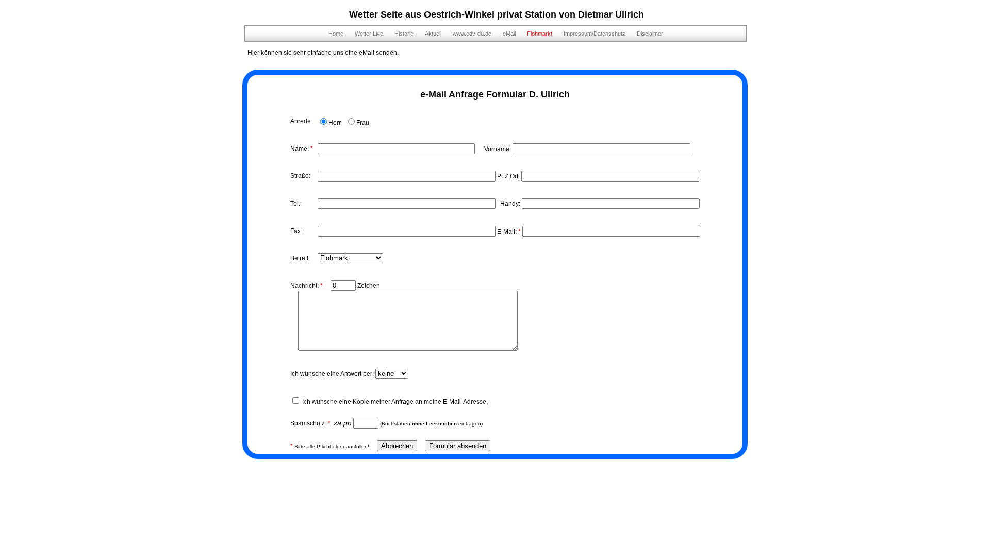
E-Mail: (509, 231)
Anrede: (301, 121)
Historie (404, 33)
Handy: (509, 203)
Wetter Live (369, 33)
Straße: (300, 175)
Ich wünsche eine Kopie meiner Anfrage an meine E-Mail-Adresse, (395, 401)
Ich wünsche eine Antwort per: (332, 374)
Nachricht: (306, 285)
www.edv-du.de (472, 33)
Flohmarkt (539, 33)
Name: (301, 148)
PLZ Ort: (509, 176)
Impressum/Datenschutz (594, 33)
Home (335, 33)
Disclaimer (650, 33)
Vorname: (494, 149)
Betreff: (300, 258)
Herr (334, 122)
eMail (509, 33)
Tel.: (296, 203)
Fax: (296, 231)
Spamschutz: (310, 423)
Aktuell (433, 33)
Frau (362, 122)
